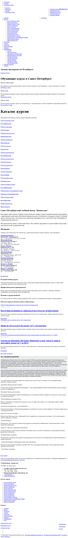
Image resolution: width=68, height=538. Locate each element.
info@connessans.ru (9, 476)
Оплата (57, 13)
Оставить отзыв (5, 528)
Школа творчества (12, 40)
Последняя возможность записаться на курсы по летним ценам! (30, 311)
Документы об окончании (14, 54)
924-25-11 (8, 8)
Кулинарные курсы (12, 34)
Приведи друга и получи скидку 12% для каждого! (23, 326)
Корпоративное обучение (14, 55)
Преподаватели (8, 46)
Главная (6, 18)
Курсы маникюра (12, 33)
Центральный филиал (7, 235)
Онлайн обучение (12, 57)
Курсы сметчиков (12, 22)
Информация (7, 49)
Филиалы (6, 2)
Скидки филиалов (12, 63)
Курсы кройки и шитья (13, 36)
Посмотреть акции (6, 97)
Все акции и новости (7, 353)
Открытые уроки (9, 5)
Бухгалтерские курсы (13, 21)
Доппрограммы (11, 60)
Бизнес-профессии (12, 25)
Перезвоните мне (55, 10)
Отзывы (6, 48)
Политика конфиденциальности (34, 535)
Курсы (6, 19)
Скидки (6, 3)
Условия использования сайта (52, 535)
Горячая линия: (58, 9)
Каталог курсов (5, 73)
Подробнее (4, 318)
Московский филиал (6, 240)
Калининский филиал (7, 258)
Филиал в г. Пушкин (7, 264)
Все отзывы (4, 455)
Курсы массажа (11, 27)
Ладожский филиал (6, 252)
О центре (6, 45)
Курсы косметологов (13, 30)
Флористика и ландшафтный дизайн (17, 37)
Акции (6, 43)
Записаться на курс (55, 12)
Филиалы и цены (5, 87)
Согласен (22, 460)
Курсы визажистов (12, 31)
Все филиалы (4, 276)
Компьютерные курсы (13, 24)
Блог (5, 520)
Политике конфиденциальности (10, 460)
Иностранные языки (13, 39)
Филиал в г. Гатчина (7, 268)
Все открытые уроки (6, 105)
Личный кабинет (55, 15)
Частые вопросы (12, 52)
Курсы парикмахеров (13, 28)
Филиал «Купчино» (6, 246)
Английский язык (12, 58)
